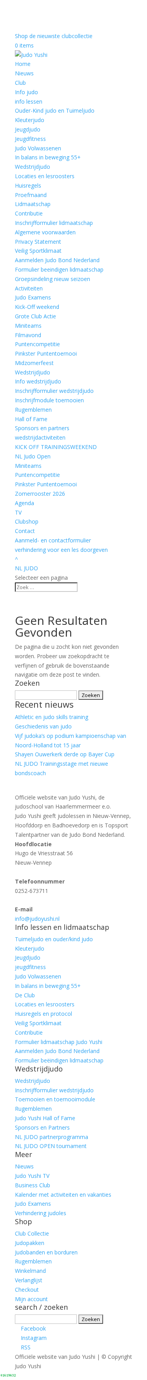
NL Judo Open (33, 456)
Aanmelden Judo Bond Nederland (57, 260)
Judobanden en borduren (46, 1252)
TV (18, 512)
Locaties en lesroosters (44, 176)
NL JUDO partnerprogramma (51, 1137)
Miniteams (28, 325)
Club (20, 82)
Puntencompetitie (37, 344)
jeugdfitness (30, 967)
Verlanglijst (28, 1280)
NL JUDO (26, 568)
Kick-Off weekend (37, 306)
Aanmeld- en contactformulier (53, 540)
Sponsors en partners (42, 428)
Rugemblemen (33, 409)
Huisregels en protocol (43, 1013)
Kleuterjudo (29, 120)
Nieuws (24, 73)
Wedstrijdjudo (32, 166)
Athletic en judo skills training (51, 717)
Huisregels (28, 185)
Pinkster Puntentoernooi (46, 353)
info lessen (28, 101)
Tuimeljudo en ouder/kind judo (54, 939)
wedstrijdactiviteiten (40, 437)
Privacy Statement (38, 241)
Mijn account (31, 1299)
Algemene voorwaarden (45, 232)
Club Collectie (32, 1233)
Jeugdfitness (30, 138)
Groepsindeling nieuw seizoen (52, 279)
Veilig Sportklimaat (38, 250)
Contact (25, 531)
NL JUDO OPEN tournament (51, 1146)
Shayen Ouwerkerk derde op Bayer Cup (64, 754)
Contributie (29, 213)
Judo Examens (33, 297)
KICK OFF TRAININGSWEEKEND (56, 447)
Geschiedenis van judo (43, 726)
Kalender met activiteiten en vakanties (63, 1194)
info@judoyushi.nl (37, 918)
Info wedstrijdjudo (38, 381)
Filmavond (28, 335)
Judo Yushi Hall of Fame (45, 1118)
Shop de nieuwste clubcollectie (54, 36)
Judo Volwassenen (38, 148)
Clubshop (26, 521)
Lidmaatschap (33, 204)
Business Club (32, 1185)
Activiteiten (29, 288)
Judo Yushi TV (32, 1175)
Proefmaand (31, 195)
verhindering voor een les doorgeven (61, 549)
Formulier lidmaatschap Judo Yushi (58, 1042)
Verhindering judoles (40, 1213)
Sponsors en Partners (42, 1127)
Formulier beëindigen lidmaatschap (59, 1060)
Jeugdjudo (27, 129)
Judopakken (29, 1243)
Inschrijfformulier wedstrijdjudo (54, 390)
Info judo (26, 92)
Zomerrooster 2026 (40, 493)
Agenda (24, 503)
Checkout (27, 1289)
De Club (25, 995)
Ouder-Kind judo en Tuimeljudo (54, 110)
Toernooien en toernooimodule (55, 1099)
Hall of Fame (31, 419)
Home (23, 64)
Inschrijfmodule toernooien (49, 400)
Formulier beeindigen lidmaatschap (59, 269)
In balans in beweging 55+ (48, 157)
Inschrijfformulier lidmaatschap (54, 222)
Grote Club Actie (35, 316)
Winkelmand (30, 1270)
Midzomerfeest (34, 363)
